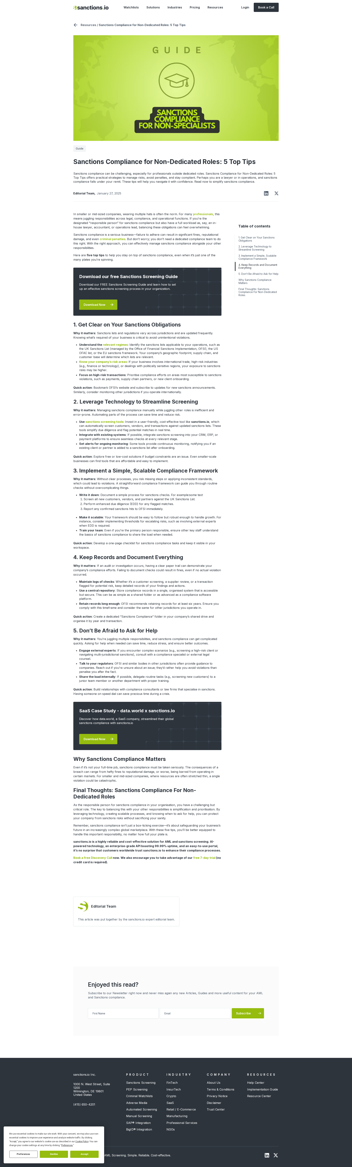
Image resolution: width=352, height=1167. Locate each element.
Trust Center (216, 1109)
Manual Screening (139, 1116)
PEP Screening (136, 1089)
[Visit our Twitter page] (276, 1155)
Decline (54, 1154)
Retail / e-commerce (181, 1109)
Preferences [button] (67, 1145)
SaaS (170, 1103)
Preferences (23, 1154)
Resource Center (259, 1096)
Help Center (255, 1082)
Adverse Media (136, 1103)
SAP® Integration (138, 1123)
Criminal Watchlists (139, 1096)
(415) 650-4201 (84, 1104)
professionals (203, 214)
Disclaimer (214, 1103)
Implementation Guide (262, 1089)
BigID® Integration (139, 1129)
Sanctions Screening (140, 1082)
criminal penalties (112, 239)
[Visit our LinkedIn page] (267, 1155)
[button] (131, 7)
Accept (84, 1154)
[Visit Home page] (91, 7)
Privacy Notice (217, 1096)
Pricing (195, 7)
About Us (213, 1082)
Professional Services (181, 1123)
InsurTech (173, 1089)
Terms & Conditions (220, 1089)
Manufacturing (176, 1116)
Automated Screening (141, 1109)
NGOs (170, 1129)
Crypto (171, 1096)
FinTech (172, 1082)
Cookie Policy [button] (81, 1141)
